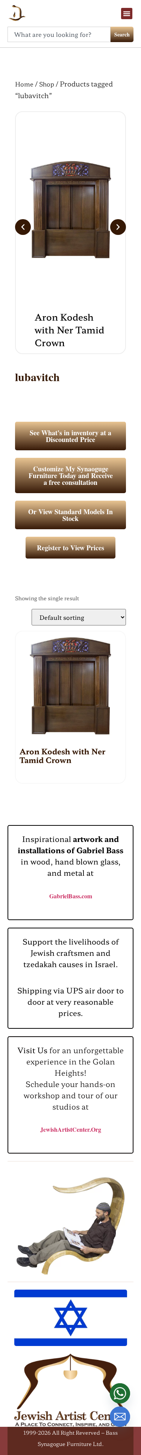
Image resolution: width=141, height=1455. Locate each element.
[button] (126, 13)
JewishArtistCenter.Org (70, 1129)
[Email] (120, 1417)
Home (24, 83)
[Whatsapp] (120, 1393)
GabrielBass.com (70, 896)
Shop (46, 83)
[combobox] (59, 34)
